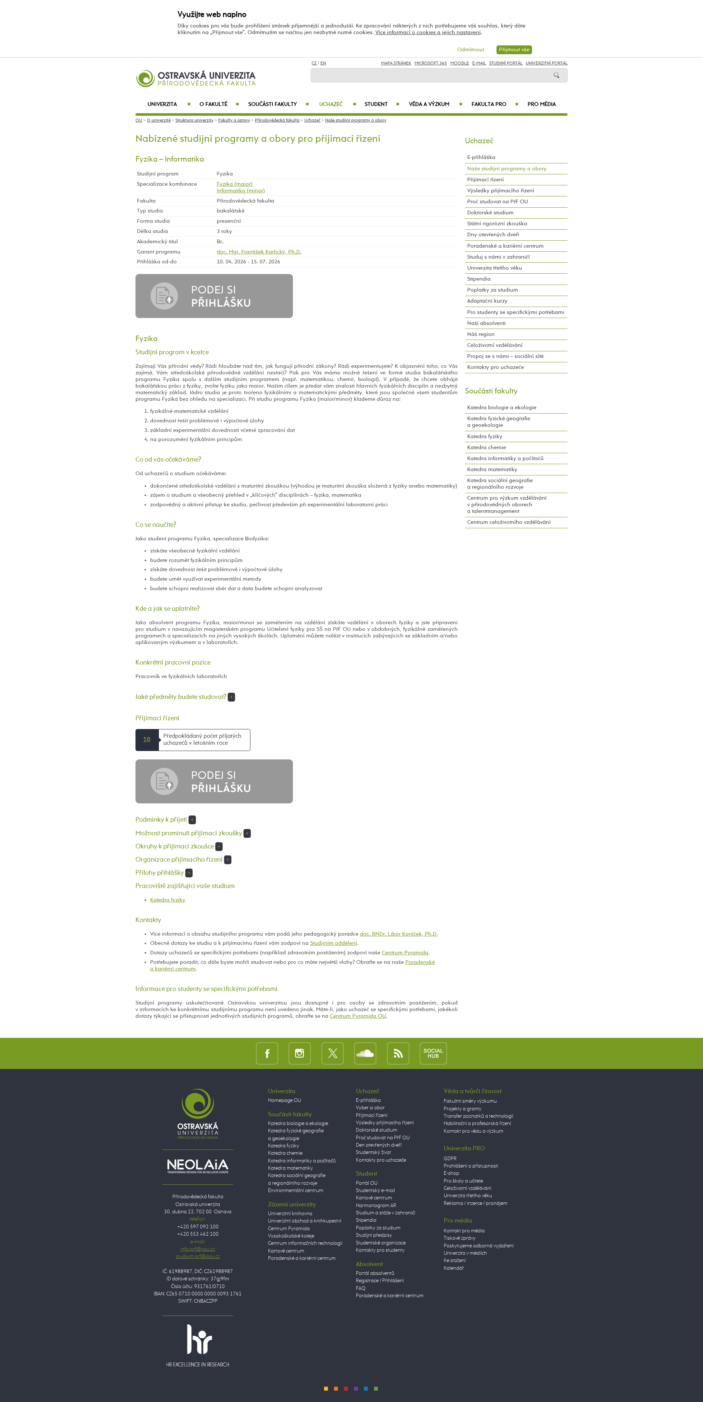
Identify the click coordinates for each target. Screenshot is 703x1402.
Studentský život (373, 1152)
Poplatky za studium (492, 290)
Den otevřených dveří (379, 1145)
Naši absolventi (486, 323)
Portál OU (366, 1183)
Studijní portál (505, 63)
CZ (314, 63)
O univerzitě (159, 120)
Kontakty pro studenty (380, 1250)
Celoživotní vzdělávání (494, 345)
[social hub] (433, 1053)
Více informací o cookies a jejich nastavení (428, 32)
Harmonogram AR (376, 1205)
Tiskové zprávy (460, 1238)
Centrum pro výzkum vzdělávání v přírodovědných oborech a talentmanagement (507, 504)
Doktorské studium (490, 212)
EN (323, 63)
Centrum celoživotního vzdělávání (509, 522)
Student (382, 104)
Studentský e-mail (375, 1190)
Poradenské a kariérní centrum (505, 246)
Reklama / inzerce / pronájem (475, 1203)
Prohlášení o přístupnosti (471, 1166)
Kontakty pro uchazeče (495, 367)
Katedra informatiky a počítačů (505, 458)
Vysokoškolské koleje (291, 1236)
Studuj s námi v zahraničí (498, 257)
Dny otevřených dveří (493, 234)
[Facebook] (267, 1053)
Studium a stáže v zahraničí (385, 1213)
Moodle (459, 63)
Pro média (542, 104)
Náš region (481, 334)
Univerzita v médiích (465, 1253)
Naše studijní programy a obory (355, 120)
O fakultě (219, 104)
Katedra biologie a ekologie (501, 407)
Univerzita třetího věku (494, 268)
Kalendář (454, 1268)
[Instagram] (300, 1053)
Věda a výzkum (435, 104)
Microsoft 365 (430, 63)
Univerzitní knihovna (290, 1213)
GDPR (450, 1158)
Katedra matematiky (492, 469)
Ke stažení (455, 1260)
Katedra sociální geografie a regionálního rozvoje (500, 484)
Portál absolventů (375, 1273)
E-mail (479, 63)
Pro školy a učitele (463, 1181)
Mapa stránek (396, 63)
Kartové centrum (286, 1251)
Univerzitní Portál (547, 63)
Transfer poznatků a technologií (478, 1116)
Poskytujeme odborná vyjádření (479, 1246)
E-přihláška (481, 157)
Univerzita (169, 104)
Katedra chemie (486, 447)
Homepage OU (284, 1100)
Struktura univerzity (194, 120)
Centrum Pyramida (405, 952)
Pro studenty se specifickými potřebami (515, 312)
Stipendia (479, 279)
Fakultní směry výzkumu (470, 1101)
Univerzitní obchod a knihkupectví (304, 1221)
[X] (332, 1053)
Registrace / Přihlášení (380, 1280)
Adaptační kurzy (487, 301)
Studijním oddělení (333, 943)
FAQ (360, 1288)
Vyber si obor (370, 1107)
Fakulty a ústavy (234, 120)
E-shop (451, 1173)
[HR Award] (198, 1345)
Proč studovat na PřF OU (497, 201)
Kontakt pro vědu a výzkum (473, 1131)
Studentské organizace (381, 1243)
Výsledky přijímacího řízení (500, 190)
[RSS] (398, 1053)
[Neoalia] (198, 1166)
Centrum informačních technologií (305, 1243)
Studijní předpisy (374, 1235)
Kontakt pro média (464, 1230)
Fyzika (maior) (235, 184)
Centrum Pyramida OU (358, 1016)
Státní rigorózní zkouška (497, 223)
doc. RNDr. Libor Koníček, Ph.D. (399, 934)
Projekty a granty (462, 1108)
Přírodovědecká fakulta (277, 120)
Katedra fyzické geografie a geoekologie (498, 422)
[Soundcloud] (365, 1053)
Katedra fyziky (167, 900)
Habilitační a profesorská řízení (477, 1123)
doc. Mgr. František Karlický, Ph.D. (259, 252)
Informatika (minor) (241, 190)
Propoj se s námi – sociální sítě (505, 356)
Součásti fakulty (278, 104)
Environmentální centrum (295, 1190)
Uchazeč (337, 104)
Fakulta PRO (495, 104)
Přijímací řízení (485, 179)
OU (138, 120)
